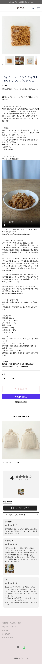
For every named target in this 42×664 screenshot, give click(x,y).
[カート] (38, 7)
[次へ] (39, 64)
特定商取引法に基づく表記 (11, 623)
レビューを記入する (20, 508)
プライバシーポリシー (10, 627)
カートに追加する (21, 389)
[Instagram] (18, 647)
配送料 (9, 89)
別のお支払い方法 (21, 402)
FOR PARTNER (7, 638)
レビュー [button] (7, 502)
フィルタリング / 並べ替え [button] (15, 515)
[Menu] (3, 7)
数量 (3, 374)
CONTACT (6, 634)
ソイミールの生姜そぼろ (10, 159)
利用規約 (5, 630)
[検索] (33, 7)
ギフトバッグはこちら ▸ (10, 463)
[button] (21, 492)
